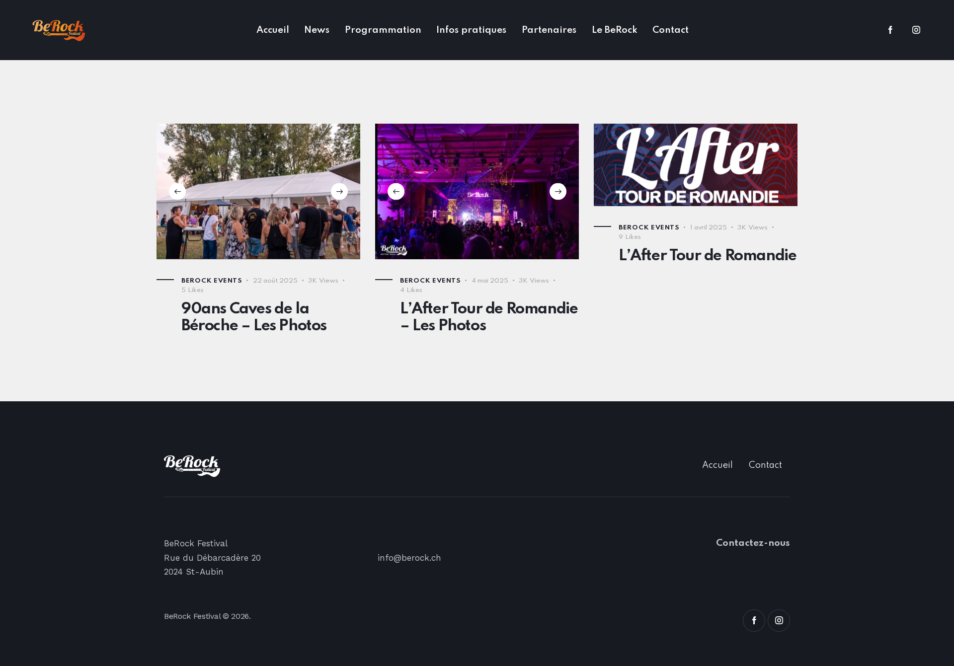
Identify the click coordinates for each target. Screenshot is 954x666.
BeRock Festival (192, 616)
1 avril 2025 (708, 227)
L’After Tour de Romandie (707, 256)
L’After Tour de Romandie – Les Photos (488, 317)
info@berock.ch (409, 558)
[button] (177, 191)
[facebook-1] (890, 30)
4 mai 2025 (490, 281)
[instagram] (916, 30)
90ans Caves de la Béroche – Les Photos (253, 317)
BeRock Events (211, 281)
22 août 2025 (275, 281)
